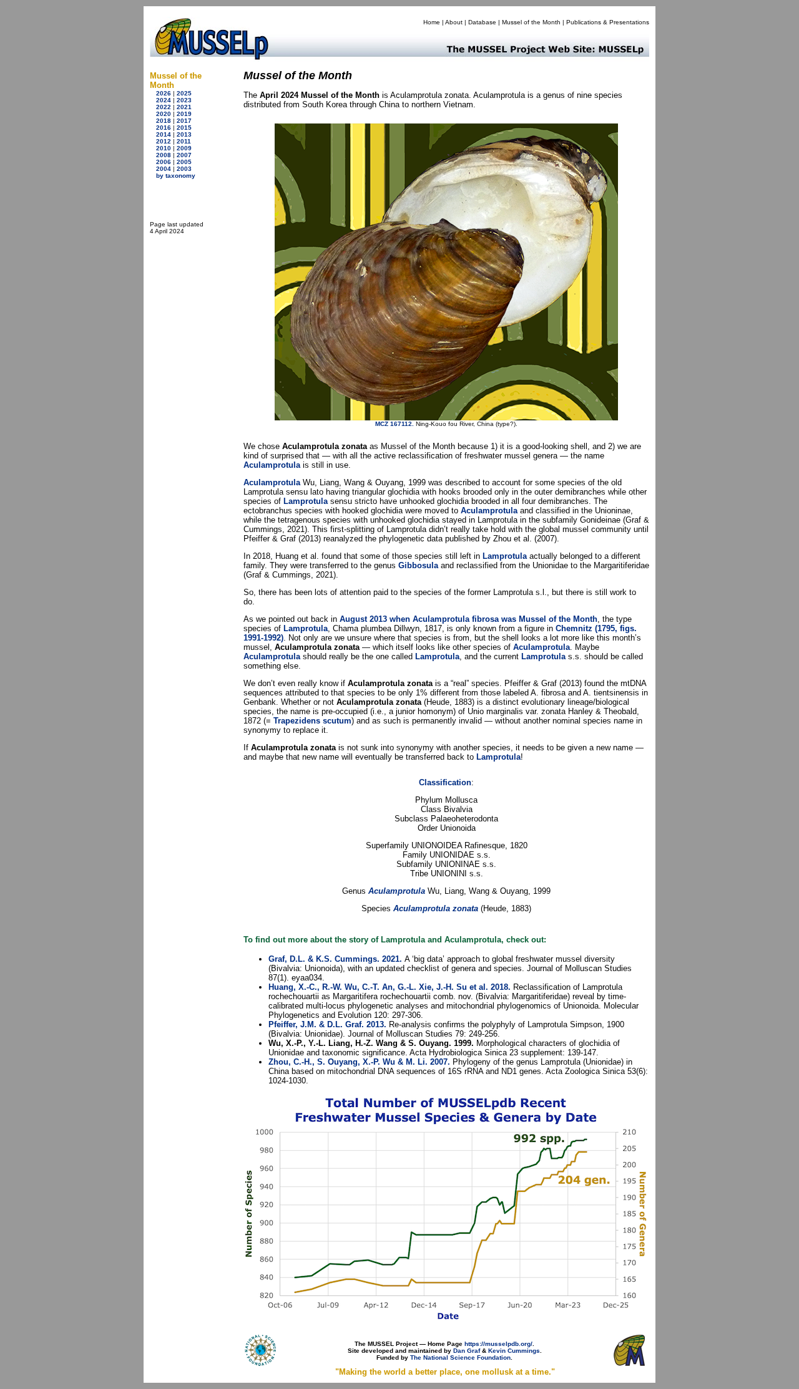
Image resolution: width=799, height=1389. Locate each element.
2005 (184, 161)
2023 (184, 100)
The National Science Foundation (460, 1357)
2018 (163, 120)
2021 (184, 107)
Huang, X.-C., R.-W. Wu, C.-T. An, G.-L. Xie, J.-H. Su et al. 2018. (389, 987)
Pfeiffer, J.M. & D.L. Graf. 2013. (327, 1024)
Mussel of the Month (531, 22)
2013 (184, 134)
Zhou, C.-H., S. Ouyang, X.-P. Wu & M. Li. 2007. (359, 1062)
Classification (445, 782)
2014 (163, 134)
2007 (184, 155)
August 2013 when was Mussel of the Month (468, 619)
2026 (163, 93)
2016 (163, 127)
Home (431, 22)
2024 (163, 100)
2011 (184, 141)
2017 (184, 120)
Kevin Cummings (514, 1350)
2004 (163, 168)
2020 (163, 113)
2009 (184, 148)
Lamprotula (305, 501)
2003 (184, 168)
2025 (184, 93)
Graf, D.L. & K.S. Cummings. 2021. (335, 959)
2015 (184, 127)
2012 (163, 141)
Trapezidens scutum (312, 720)
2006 (163, 161)
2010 (163, 148)
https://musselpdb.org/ (498, 1343)
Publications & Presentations (607, 22)
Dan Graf (466, 1350)
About (454, 22)
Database (482, 22)
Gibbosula (418, 565)
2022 (163, 107)
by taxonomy (175, 175)
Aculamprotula (271, 465)
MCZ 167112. (394, 423)
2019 (184, 113)
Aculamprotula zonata (435, 908)
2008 (163, 155)
